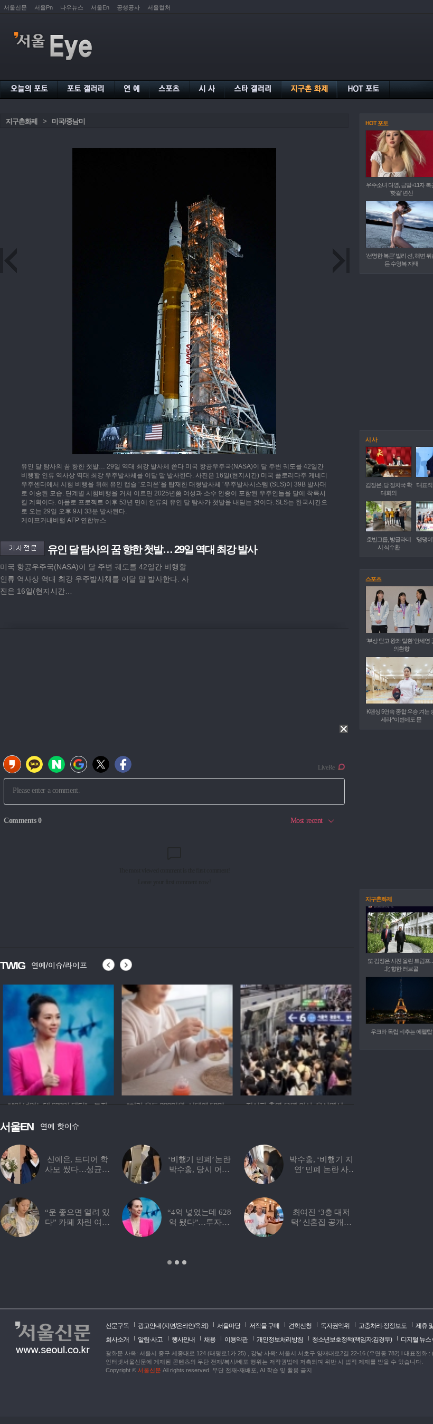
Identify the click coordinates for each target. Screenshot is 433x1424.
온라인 (185, 1325)
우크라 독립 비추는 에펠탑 (401, 1031)
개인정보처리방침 (280, 1339)
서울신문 (15, 7)
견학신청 (300, 1325)
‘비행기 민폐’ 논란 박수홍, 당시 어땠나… (199, 1169)
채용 (209, 1339)
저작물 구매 (264, 1325)
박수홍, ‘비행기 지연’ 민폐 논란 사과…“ (321, 1169)
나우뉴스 (71, 7)
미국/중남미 (68, 121)
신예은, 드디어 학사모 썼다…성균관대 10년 (77, 1169)
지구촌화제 (21, 121)
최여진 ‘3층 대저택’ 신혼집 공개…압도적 (321, 1222)
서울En (100, 7)
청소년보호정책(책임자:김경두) (352, 1339)
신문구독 (117, 1325)
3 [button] (184, 1262)
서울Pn (43, 7)
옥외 (200, 1325)
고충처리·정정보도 (383, 1325)
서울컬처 (159, 7)
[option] (55, 1038)
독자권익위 (335, 1325)
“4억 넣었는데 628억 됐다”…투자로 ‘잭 (199, 1222)
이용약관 (236, 1339)
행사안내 (183, 1339)
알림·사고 (150, 1339)
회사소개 (117, 1339)
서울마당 (228, 1325)
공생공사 (128, 7)
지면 (169, 1325)
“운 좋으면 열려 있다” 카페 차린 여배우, (77, 1222)
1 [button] (169, 1262)
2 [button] (177, 1262)
